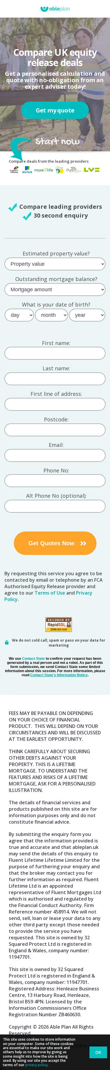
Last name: (56, 368)
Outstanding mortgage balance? (56, 279)
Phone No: (56, 471)
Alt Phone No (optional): (56, 496)
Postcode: (56, 420)
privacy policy (36, 1064)
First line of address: (56, 394)
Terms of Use (50, 593)
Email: (56, 445)
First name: (56, 343)
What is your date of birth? (56, 305)
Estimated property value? (56, 254)
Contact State (33, 659)
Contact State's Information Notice (59, 675)
